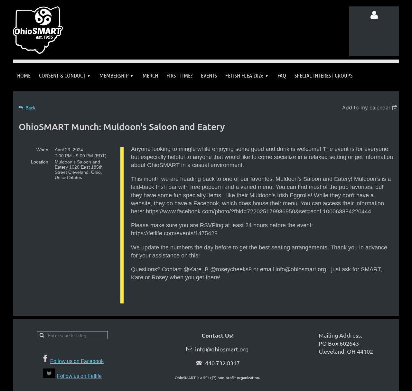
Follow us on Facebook (77, 361)
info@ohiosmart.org (221, 349)
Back (30, 107)
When (42, 149)
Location (39, 161)
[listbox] (370, 107)
